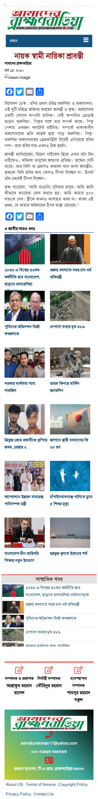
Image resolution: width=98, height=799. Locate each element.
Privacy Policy (18, 794)
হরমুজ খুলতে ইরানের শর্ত (68, 553)
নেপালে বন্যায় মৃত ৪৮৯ (67, 326)
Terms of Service (41, 784)
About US (14, 784)
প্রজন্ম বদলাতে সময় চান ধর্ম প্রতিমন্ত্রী (53, 604)
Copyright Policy (73, 784)
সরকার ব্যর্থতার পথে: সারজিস (48, 646)
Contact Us (44, 794)
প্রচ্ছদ (14, 40)
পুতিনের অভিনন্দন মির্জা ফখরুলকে (51, 618)
